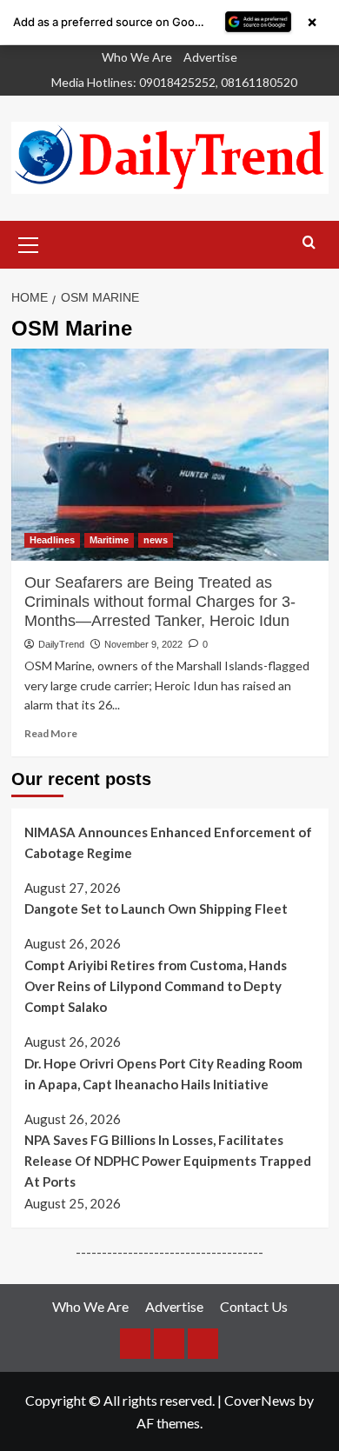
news (155, 540)
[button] (28, 242)
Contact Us (254, 1306)
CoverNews (260, 1400)
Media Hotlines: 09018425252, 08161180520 (174, 82)
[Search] (309, 243)
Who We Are (137, 57)
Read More (50, 733)
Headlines (52, 540)
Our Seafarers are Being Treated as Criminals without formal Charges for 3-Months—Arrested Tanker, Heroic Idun (160, 602)
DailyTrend (61, 644)
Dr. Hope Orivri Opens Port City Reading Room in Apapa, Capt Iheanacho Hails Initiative (163, 1073)
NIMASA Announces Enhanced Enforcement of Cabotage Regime (168, 842)
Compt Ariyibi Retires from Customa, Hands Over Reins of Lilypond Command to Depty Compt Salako (155, 986)
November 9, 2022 (143, 644)
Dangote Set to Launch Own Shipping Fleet (156, 908)
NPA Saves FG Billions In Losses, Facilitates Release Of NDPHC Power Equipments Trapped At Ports (167, 1160)
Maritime (109, 540)
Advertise (210, 57)
